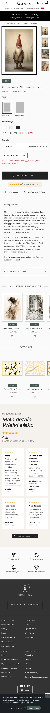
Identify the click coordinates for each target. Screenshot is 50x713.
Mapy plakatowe (7, 642)
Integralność (6, 676)
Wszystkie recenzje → (25, 536)
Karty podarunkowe (26, 605)
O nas (27, 624)
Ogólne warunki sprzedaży (11, 664)
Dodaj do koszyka (27, 175)
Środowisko (29, 637)
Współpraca (29, 633)
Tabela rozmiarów (16, 155)
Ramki (3, 633)
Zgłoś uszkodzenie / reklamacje (36, 677)
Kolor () (7, 121)
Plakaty (4, 629)
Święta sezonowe (19, 91)
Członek (28, 668)
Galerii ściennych (7, 624)
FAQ (26, 664)
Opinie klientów (31, 629)
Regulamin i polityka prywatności (9, 670)
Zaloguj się (29, 655)
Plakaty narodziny (8, 637)
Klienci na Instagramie (9, 659)
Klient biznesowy (31, 673)
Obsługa (28, 659)
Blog (3, 655)
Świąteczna (6, 91)
